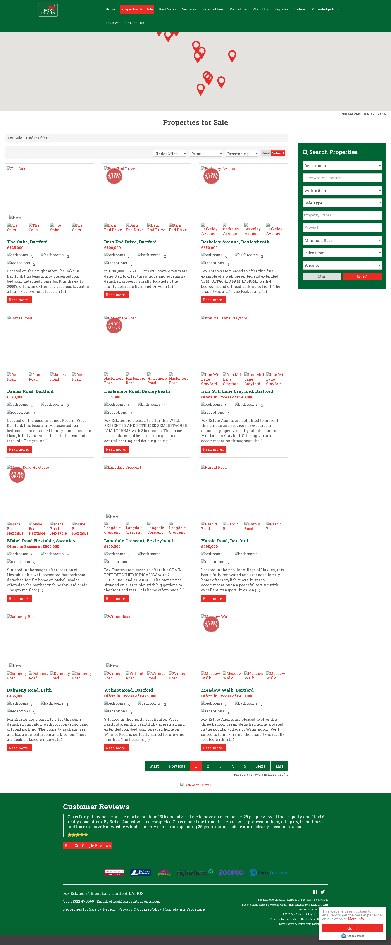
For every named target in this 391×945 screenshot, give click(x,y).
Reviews (112, 22)
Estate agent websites (292, 924)
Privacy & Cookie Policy (140, 909)
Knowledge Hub (325, 9)
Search (363, 276)
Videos (300, 9)
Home (110, 9)
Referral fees (213, 9)
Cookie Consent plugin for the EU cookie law (352, 935)
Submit (278, 153)
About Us (260, 9)
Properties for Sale (137, 9)
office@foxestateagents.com (134, 901)
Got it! (352, 928)
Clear (322, 276)
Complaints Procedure (185, 909)
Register (281, 9)
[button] (232, 56)
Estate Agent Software (314, 919)
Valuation (238, 9)
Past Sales (167, 9)
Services (189, 9)
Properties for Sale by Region (89, 909)
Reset (266, 153)
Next (260, 766)
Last (279, 766)
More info (356, 918)
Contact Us (134, 22)
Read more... (20, 299)
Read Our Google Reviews (88, 845)
